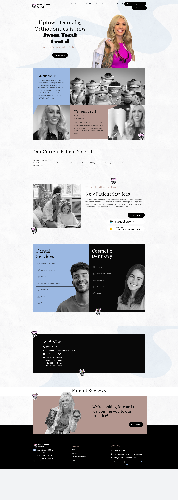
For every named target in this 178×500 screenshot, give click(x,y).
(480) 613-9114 (51, 347)
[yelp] (37, 461)
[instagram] (34, 461)
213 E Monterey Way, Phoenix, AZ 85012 (60, 350)
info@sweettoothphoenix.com (125, 458)
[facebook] (41, 461)
